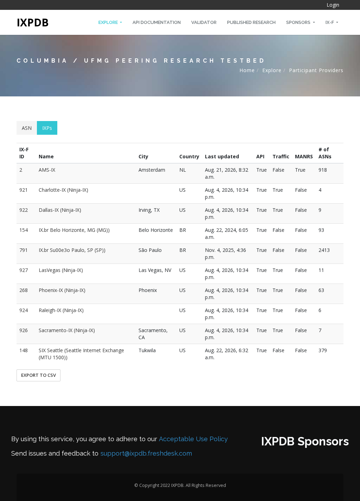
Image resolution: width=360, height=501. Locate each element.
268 (23, 290)
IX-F (330, 22)
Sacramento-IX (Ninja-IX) (67, 330)
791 (23, 250)
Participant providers (316, 70)
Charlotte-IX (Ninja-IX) (63, 189)
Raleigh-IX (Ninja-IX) (61, 310)
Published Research (251, 22)
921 (23, 189)
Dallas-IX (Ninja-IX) (60, 210)
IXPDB (33, 22)
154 (23, 230)
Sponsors (298, 22)
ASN (27, 128)
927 (23, 270)
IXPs (47, 128)
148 (23, 350)
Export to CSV (38, 375)
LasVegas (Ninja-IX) (61, 270)
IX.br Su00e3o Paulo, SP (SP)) (72, 250)
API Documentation (157, 22)
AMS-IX (47, 169)
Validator (204, 22)
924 (23, 310)
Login (333, 4)
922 (23, 210)
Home (247, 70)
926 (23, 330)
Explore (108, 22)
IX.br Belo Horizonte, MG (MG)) (74, 230)
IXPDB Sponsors (305, 441)
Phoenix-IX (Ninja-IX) (62, 290)
